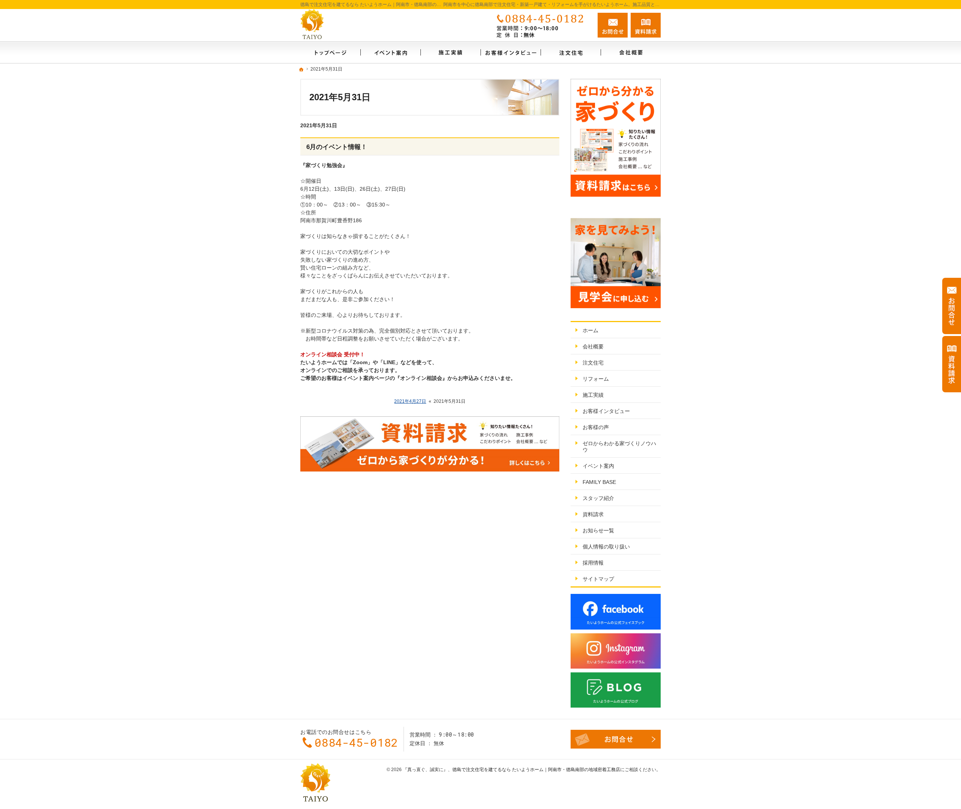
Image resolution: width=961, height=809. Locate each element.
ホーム (590, 330)
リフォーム (596, 379)
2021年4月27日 (410, 401)
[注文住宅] (571, 52)
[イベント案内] (390, 52)
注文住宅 (593, 363)
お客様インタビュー (606, 411)
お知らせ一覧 (598, 530)
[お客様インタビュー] (510, 52)
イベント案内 (598, 466)
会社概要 (593, 346)
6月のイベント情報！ (336, 147)
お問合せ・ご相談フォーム (616, 739)
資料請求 (593, 514)
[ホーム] (330, 52)
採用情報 (593, 563)
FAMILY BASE (599, 482)
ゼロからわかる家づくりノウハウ (619, 446)
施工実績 (593, 395)
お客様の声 (596, 427)
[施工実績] (450, 52)
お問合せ (613, 25)
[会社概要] (631, 52)
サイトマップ (598, 579)
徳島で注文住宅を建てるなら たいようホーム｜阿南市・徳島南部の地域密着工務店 (536, 769)
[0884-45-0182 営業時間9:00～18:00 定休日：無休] (542, 25)
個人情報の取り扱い (606, 547)
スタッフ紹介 (598, 498)
